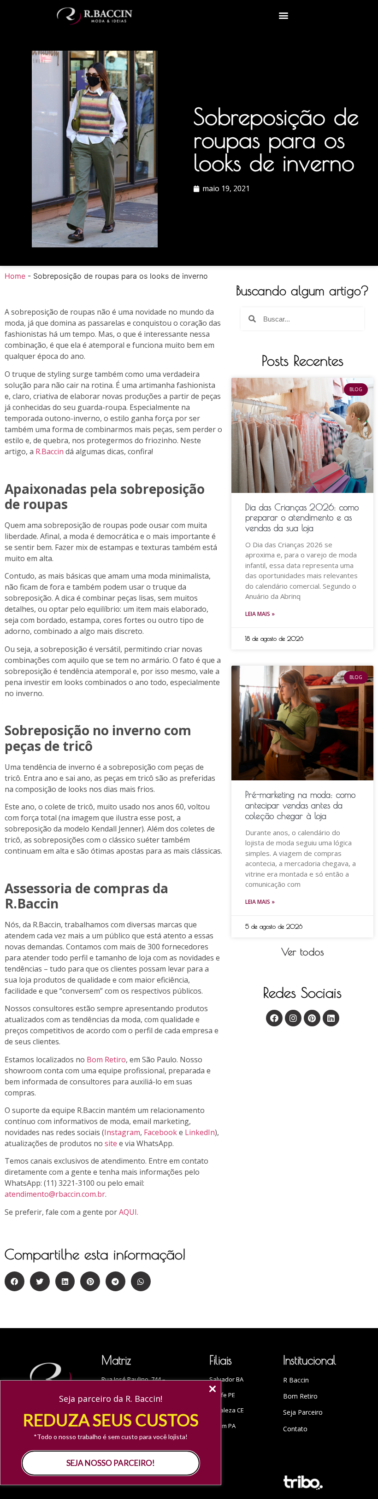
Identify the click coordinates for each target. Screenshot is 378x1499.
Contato (295, 1428)
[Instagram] (293, 1018)
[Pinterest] (312, 1018)
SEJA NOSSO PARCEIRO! (110, 1463)
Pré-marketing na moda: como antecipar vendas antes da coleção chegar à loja (300, 805)
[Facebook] (274, 1018)
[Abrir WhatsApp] (355, 1476)
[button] (283, 15)
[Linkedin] (331, 1018)
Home (15, 276)
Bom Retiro (106, 1059)
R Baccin (296, 1380)
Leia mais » (260, 614)
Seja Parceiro (303, 1412)
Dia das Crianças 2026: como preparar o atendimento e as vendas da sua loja (302, 517)
